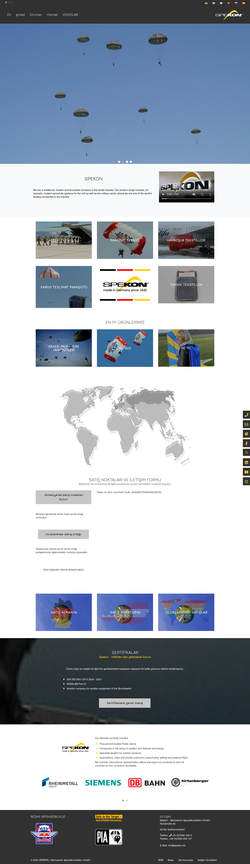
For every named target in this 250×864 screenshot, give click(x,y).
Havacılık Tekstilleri (186, 240)
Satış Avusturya (125, 612)
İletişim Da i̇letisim (207, 860)
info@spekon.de (177, 845)
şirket (20, 14)
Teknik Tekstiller (186, 285)
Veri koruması (185, 860)
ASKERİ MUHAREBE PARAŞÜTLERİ (63, 348)
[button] (123, 800)
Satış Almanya (64, 612)
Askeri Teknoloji (63, 240)
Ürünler (36, 14)
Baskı (171, 860)
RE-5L (186, 348)
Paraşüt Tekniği (125, 240)
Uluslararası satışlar (186, 612)
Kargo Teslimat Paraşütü (63, 287)
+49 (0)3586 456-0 (182, 835)
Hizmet (52, 14)
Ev (9, 14)
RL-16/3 (125, 348)
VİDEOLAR (70, 14)
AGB (160, 860)
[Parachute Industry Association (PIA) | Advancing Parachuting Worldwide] (108, 837)
